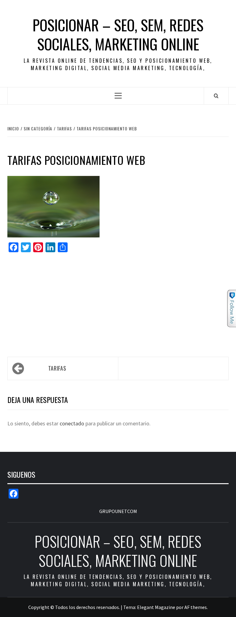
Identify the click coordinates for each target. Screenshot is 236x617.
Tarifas (57, 368)
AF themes (195, 607)
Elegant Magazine (156, 607)
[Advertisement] (118, 302)
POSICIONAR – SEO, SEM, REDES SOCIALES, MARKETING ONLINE (118, 34)
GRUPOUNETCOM (118, 511)
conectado (72, 423)
